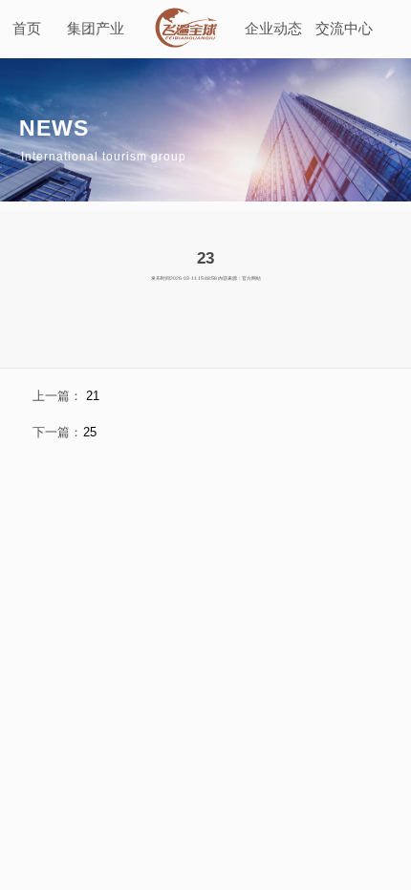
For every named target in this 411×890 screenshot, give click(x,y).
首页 (26, 28)
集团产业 (95, 28)
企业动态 (273, 28)
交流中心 (344, 28)
